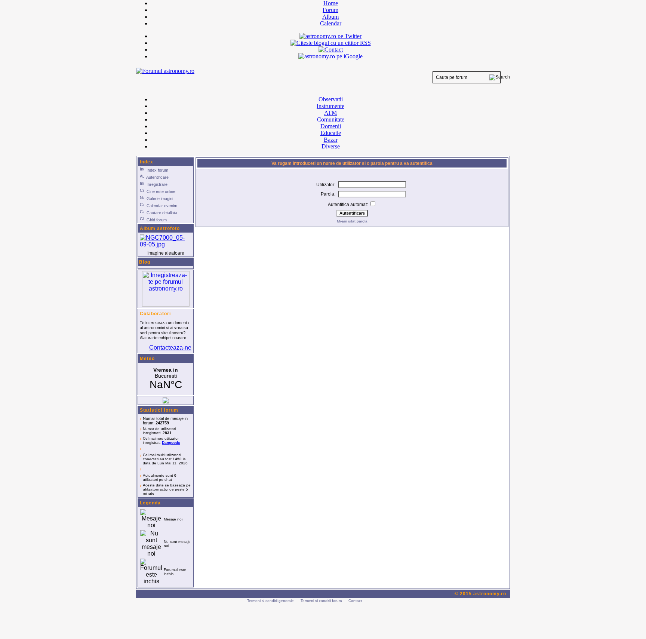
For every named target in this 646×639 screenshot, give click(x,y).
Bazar (331, 139)
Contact (355, 601)
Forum (330, 10)
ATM (330, 113)
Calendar (330, 23)
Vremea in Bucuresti (166, 378)
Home (330, 3)
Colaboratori (155, 313)
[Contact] (331, 49)
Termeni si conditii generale (270, 601)
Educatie (330, 133)
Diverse (331, 146)
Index (146, 162)
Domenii (330, 126)
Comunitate (330, 119)
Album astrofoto (160, 228)
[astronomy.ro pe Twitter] (330, 35)
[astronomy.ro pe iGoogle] (330, 56)
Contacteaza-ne (170, 347)
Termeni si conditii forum (321, 601)
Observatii (331, 99)
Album (330, 16)
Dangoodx (171, 442)
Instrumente (330, 106)
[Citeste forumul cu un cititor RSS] (330, 43)
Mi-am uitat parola (352, 221)
